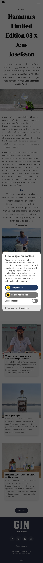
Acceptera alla (17, 287)
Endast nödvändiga (19, 295)
